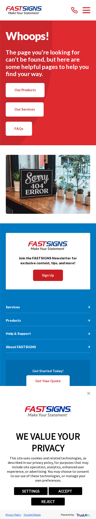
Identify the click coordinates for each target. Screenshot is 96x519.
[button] (88, 393)
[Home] (24, 10)
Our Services (25, 109)
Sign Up (48, 275)
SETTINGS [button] (31, 491)
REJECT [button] (48, 501)
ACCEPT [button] (65, 491)
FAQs (19, 129)
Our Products (25, 90)
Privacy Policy (13, 514)
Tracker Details (32, 514)
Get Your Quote (48, 381)
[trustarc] (83, 514)
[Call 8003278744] (74, 10)
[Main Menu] (86, 10)
